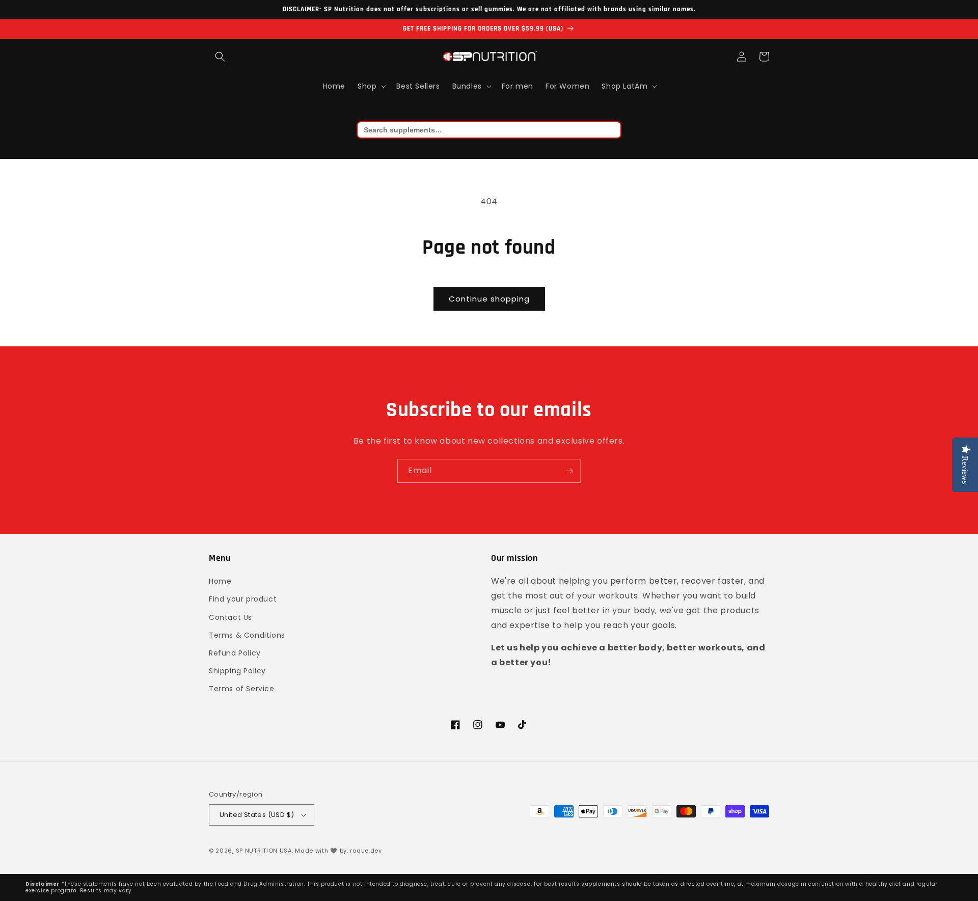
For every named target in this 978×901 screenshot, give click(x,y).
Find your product (243, 599)
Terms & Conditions (247, 635)
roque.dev (366, 851)
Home (220, 581)
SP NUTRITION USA (264, 851)
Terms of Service (242, 689)
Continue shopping (489, 298)
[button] (220, 56)
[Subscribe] (569, 471)
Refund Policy (235, 653)
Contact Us (230, 617)
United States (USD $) (257, 815)
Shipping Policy (237, 671)
